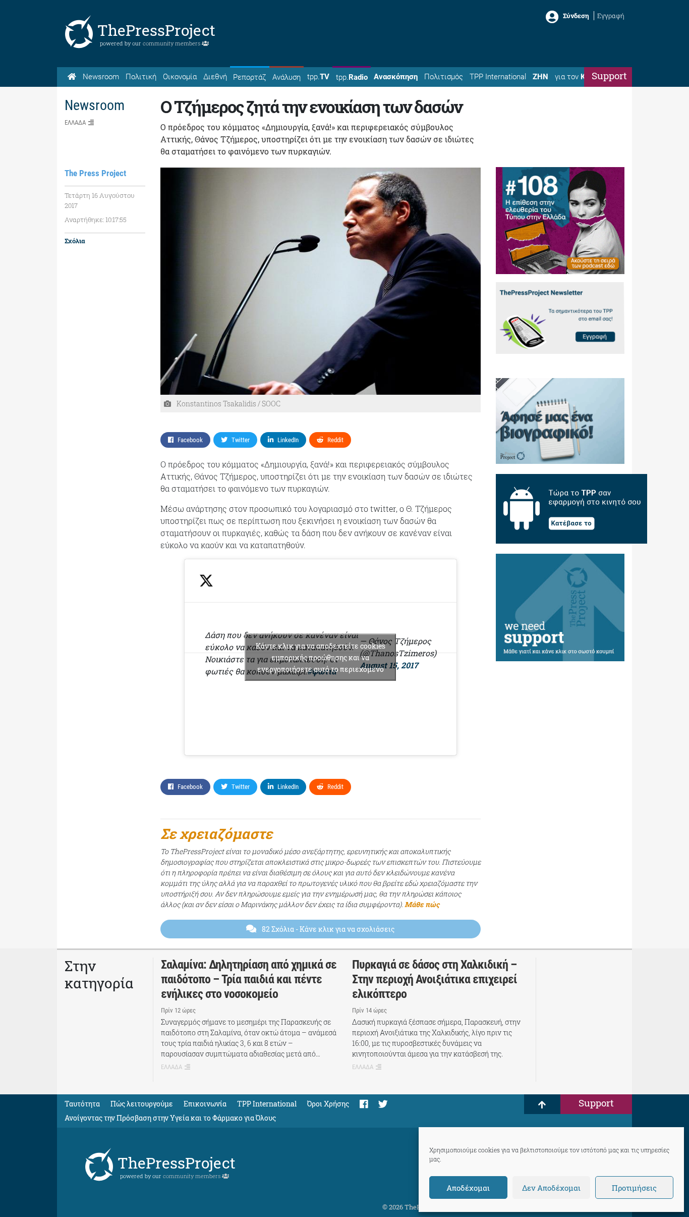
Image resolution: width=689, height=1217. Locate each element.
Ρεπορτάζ (249, 77)
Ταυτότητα (82, 1103)
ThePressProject (156, 30)
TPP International (498, 76)
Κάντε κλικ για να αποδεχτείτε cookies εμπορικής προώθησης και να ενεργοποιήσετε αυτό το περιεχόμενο (320, 657)
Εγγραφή (610, 15)
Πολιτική (141, 76)
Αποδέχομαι (468, 1188)
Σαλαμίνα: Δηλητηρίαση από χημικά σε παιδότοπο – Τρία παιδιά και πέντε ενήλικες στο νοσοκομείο (248, 979)
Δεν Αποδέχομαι (551, 1188)
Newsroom (101, 76)
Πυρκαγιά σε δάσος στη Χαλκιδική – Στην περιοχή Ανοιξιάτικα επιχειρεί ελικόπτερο (434, 979)
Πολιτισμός (443, 76)
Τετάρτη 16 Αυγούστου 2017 (100, 200)
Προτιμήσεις (634, 1188)
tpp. (318, 76)
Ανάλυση (286, 77)
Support (609, 75)
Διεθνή (215, 76)
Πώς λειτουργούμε (141, 1103)
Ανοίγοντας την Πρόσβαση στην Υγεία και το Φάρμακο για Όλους (170, 1118)
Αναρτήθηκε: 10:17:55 (96, 219)
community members (172, 43)
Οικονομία (180, 76)
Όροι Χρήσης (328, 1103)
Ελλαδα (75, 122)
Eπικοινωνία (205, 1103)
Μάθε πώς (422, 904)
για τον (579, 76)
